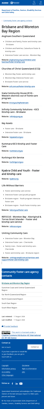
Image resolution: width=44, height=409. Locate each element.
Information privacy (9, 369)
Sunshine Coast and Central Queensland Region (18, 288)
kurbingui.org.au (16, 162)
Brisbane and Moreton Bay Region (16, 283)
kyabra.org (14, 179)
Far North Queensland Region (14, 294)
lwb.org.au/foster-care (19, 210)
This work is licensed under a (21, 335)
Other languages (7, 375)
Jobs (23, 372)
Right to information (29, 369)
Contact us (35, 347)
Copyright (5, 365)
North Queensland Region (12, 299)
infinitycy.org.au (16, 116)
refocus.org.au (15, 226)
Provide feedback (10, 326)
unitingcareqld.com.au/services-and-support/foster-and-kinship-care (20, 258)
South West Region (9, 307)
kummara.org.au (16, 151)
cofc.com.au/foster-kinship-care (22, 86)
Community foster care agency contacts (17, 21)
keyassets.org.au (16, 137)
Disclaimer (25, 365)
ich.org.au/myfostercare (18, 103)
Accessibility (6, 372)
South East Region (9, 303)
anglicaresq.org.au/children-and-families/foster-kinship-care (19, 61)
